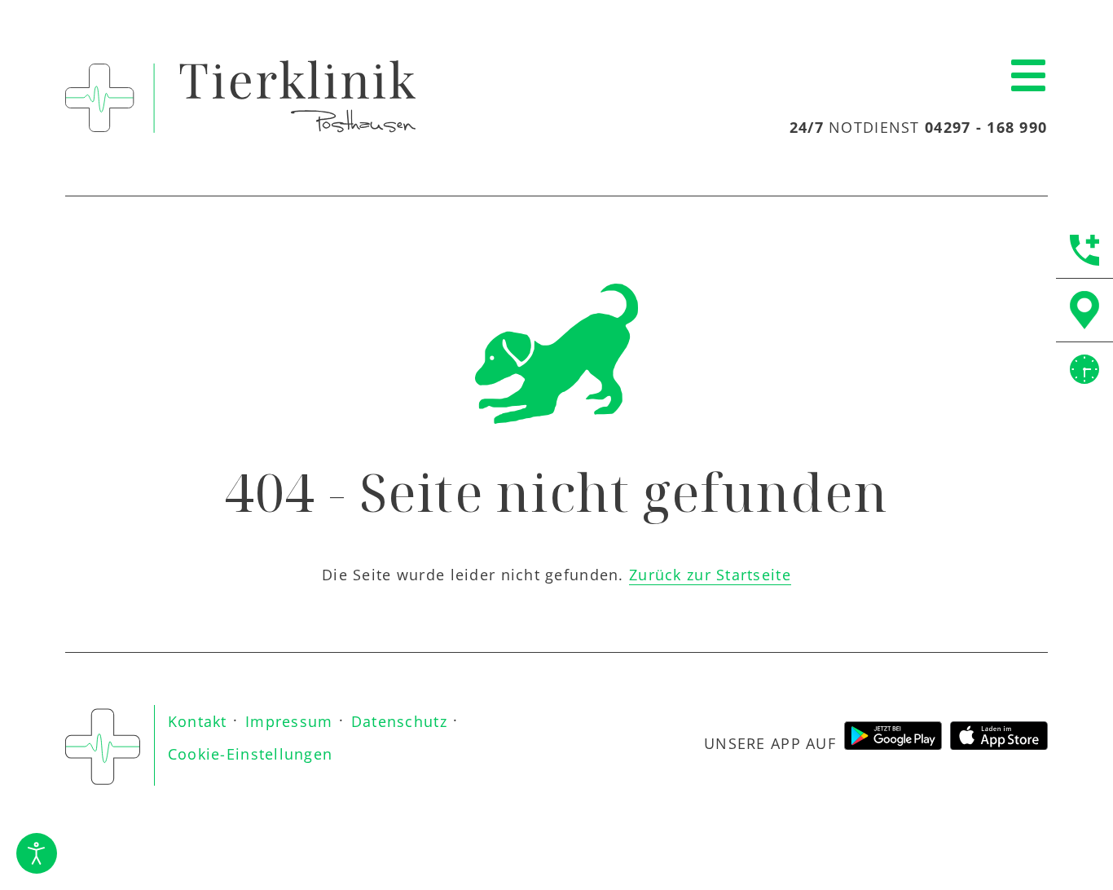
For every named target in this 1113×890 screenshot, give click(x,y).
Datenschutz (399, 721)
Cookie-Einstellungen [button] (250, 754)
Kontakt (197, 721)
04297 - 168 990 (986, 127)
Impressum (289, 721)
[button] (1028, 76)
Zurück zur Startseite (710, 574)
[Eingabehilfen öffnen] (36, 853)
